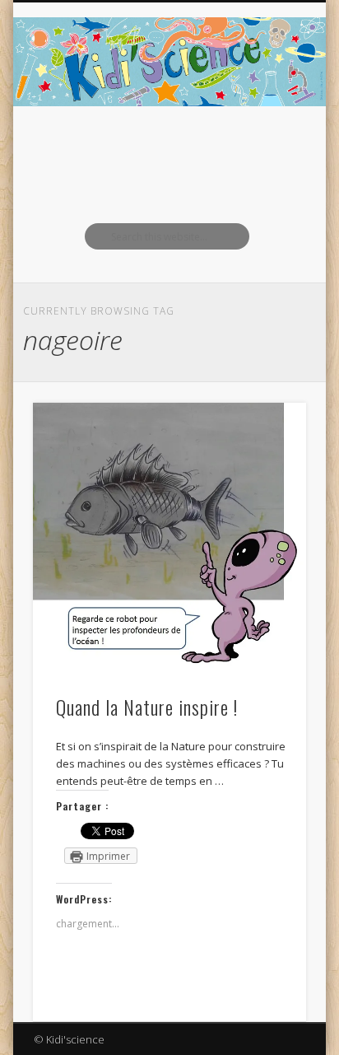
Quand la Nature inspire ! (147, 706)
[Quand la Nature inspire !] (169, 539)
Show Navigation (265, 147)
